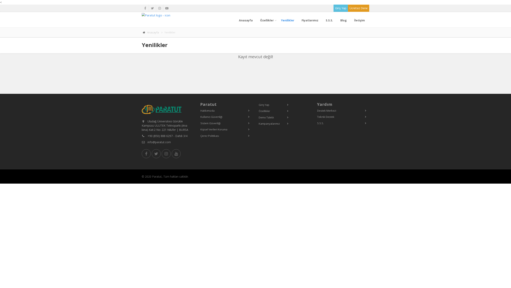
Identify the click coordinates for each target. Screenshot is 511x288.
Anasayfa (246, 20)
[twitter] (152, 8)
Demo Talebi (266, 117)
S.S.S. (329, 20)
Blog (343, 20)
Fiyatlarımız (310, 20)
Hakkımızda (207, 110)
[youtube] (166, 8)
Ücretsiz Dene (359, 8)
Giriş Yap (340, 8)
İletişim (359, 20)
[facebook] (145, 8)
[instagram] (159, 8)
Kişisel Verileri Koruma (213, 129)
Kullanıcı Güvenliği (211, 117)
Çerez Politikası (209, 136)
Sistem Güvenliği (210, 123)
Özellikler (267, 20)
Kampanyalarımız (269, 123)
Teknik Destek (325, 117)
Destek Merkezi (326, 110)
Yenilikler (287, 20)
